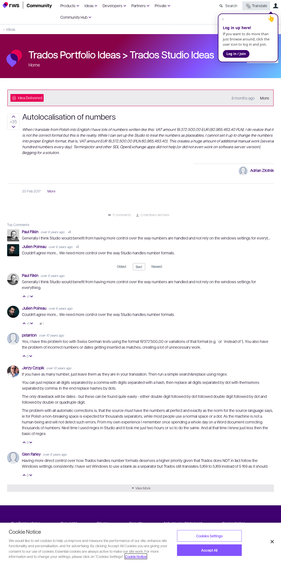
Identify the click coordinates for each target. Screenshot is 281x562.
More (264, 97)
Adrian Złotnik (262, 170)
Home (34, 65)
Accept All (209, 550)
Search (231, 5)
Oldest (121, 266)
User (275, 6)
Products (67, 5)
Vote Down (31, 296)
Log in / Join (236, 53)
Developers (112, 5)
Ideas (89, 5)
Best (139, 267)
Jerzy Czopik (33, 367)
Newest (156, 266)
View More (142, 488)
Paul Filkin (30, 231)
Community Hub (74, 17)
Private (161, 5)
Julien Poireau (34, 246)
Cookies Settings (209, 535)
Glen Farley (31, 453)
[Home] (27, 5)
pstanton (30, 334)
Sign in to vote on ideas (13, 116)
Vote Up (24, 296)
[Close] (272, 542)
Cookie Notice (136, 556)
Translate (259, 5)
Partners (138, 5)
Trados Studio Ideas (172, 54)
